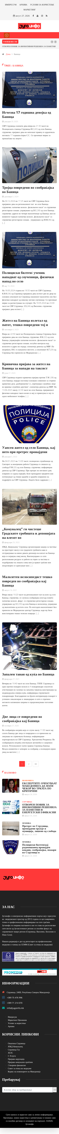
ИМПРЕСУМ (10, 4)
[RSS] (46, 15)
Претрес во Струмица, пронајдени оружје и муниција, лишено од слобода (39, 828)
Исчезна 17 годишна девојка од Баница (26, 114)
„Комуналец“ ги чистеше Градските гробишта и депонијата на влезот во (28, 533)
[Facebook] (33, 15)
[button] (52, 41)
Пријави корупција (16, 1059)
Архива (11, 1026)
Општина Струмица (16, 1043)
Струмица (27, 802)
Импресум (12, 1017)
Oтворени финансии (17, 1065)
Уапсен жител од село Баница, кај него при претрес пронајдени (28, 449)
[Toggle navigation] (6, 35)
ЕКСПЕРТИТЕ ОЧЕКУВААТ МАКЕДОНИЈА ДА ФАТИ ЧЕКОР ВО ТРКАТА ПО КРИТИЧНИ (39, 787)
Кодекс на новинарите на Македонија (24, 1071)
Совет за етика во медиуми (19, 1068)
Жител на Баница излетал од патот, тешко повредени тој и (25, 322)
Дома (8, 54)
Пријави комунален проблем (20, 1062)
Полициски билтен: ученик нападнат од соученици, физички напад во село (28, 276)
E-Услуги (12, 1056)
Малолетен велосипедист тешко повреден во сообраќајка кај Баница (27, 581)
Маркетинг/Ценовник (17, 1020)
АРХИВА (23, 4)
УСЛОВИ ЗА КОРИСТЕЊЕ (42, 4)
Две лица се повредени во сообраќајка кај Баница (22, 718)
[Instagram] (42, 15)
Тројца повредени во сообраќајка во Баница (28, 189)
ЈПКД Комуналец (15, 1046)
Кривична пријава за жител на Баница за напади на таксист (26, 365)
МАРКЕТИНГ (29, 9)
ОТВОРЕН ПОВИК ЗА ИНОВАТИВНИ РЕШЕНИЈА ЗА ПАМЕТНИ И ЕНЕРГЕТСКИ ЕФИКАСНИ (39, 808)
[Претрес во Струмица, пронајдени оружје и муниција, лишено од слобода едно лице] (10, 828)
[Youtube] (37, 15)
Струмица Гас (14, 1049)
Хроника (26, 823)
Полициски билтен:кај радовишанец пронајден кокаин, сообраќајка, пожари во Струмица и (39, 848)
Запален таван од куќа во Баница (28, 674)
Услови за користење (17, 1023)
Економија (28, 780)
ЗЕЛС (10, 1052)
